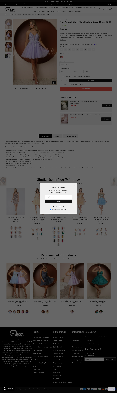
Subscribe (58, 201)
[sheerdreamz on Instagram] (60, 206)
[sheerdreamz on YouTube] (63, 206)
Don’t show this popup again (59, 209)
